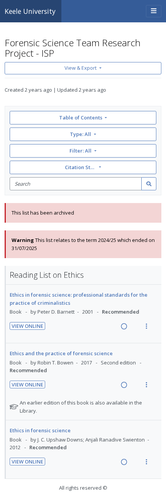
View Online (27, 325)
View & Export (80, 67)
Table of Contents (80, 117)
